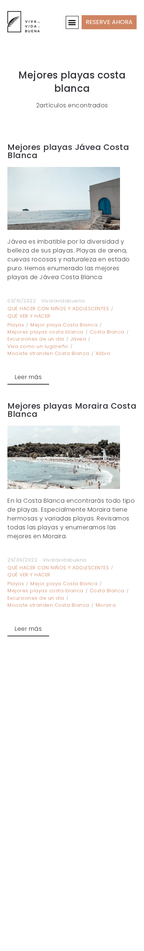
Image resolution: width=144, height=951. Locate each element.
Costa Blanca (107, 332)
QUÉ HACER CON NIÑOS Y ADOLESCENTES (58, 308)
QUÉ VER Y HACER (29, 316)
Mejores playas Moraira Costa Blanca (71, 410)
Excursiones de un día (35, 339)
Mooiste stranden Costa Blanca (48, 353)
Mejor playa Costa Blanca (63, 325)
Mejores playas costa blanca (45, 332)
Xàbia (103, 353)
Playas (15, 325)
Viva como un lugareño (37, 346)
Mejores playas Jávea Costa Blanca (68, 151)
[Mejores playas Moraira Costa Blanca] (72, 457)
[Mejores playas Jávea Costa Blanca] (72, 198)
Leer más (28, 377)
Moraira (106, 605)
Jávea (78, 339)
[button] (72, 22)
